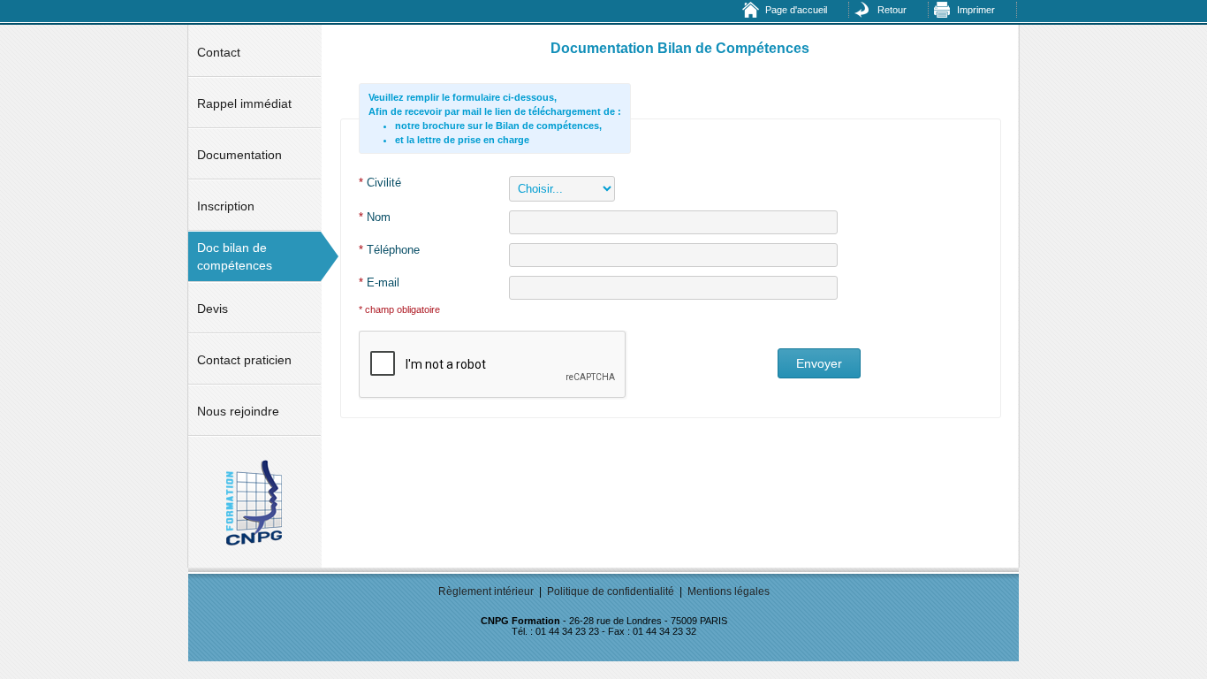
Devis (212, 308)
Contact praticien (244, 360)
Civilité (380, 182)
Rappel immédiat (244, 103)
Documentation (239, 155)
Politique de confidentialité (610, 591)
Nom (375, 217)
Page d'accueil (796, 9)
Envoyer (819, 363)
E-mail (379, 282)
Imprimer (976, 9)
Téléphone (389, 249)
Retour (892, 9)
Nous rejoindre (238, 411)
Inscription (225, 206)
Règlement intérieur (486, 591)
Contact (218, 52)
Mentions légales (728, 591)
